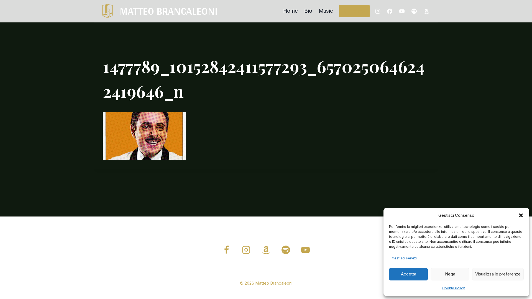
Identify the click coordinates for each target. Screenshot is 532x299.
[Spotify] (414, 11)
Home (290, 11)
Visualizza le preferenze (498, 274)
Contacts (354, 11)
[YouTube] (402, 11)
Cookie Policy (453, 288)
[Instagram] (377, 11)
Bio (308, 11)
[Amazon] (426, 11)
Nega (450, 274)
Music (326, 11)
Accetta (408, 274)
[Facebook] (390, 11)
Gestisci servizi (404, 258)
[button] (521, 215)
